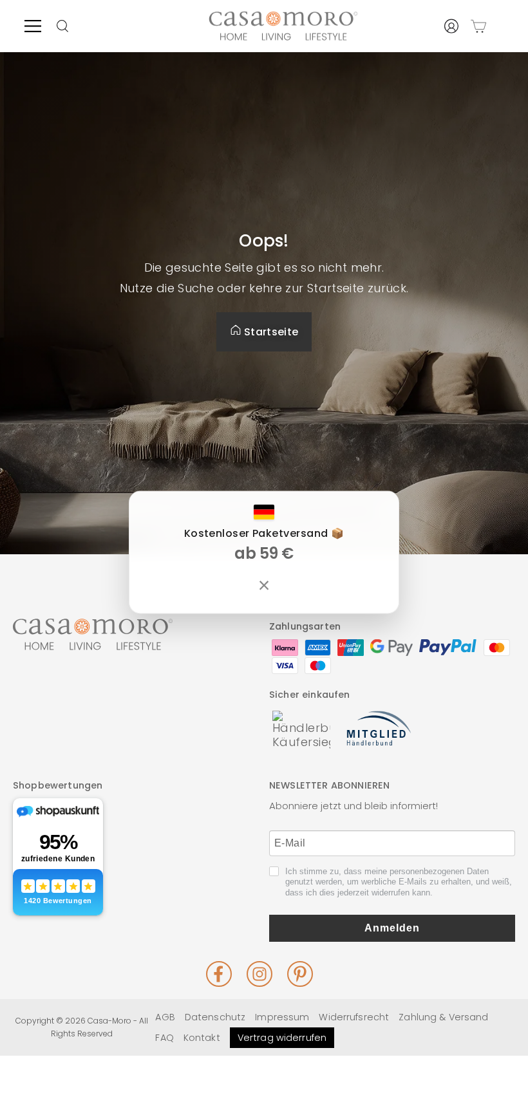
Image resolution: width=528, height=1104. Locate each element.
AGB (164, 1017)
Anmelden (392, 927)
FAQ (164, 1037)
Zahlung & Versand (443, 1017)
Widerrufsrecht (354, 1017)
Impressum (282, 1017)
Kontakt (202, 1037)
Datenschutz (215, 1017)
